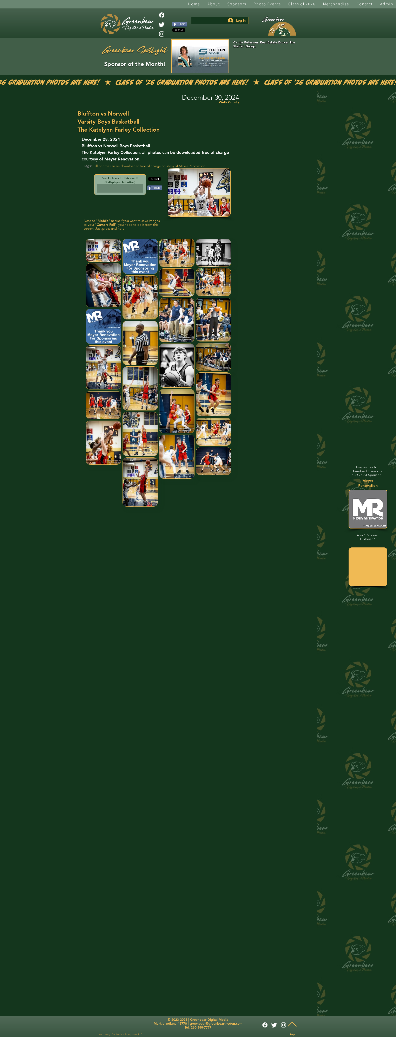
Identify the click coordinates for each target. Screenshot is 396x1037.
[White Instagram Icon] (161, 33)
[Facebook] (161, 15)
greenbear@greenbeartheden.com (216, 1023)
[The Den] (282, 29)
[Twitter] (161, 24)
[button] (214, 4)
